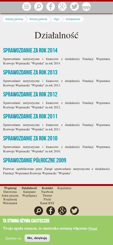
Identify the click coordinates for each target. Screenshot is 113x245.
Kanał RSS (47, 203)
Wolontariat (10, 203)
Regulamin (64, 188)
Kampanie (29, 191)
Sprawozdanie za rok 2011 (30, 116)
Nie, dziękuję (37, 238)
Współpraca (29, 195)
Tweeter (47, 195)
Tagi (56, 19)
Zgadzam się (13, 238)
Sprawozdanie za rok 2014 (30, 50)
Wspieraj (10, 188)
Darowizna (10, 191)
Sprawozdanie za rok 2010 (30, 138)
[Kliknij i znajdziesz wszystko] (26, 7)
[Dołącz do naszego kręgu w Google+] (62, 7)
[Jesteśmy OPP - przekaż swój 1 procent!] (86, 7)
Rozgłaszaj (10, 199)
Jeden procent (10, 195)
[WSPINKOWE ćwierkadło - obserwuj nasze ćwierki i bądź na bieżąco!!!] (74, 7)
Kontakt (47, 188)
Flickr (47, 199)
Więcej (92, 228)
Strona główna (14, 19)
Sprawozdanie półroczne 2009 (34, 160)
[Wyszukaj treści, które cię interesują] (38, 7)
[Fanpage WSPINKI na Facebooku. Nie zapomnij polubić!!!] (50, 7)
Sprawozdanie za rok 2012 (30, 94)
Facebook (47, 191)
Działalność (73, 19)
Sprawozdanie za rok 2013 (30, 72)
